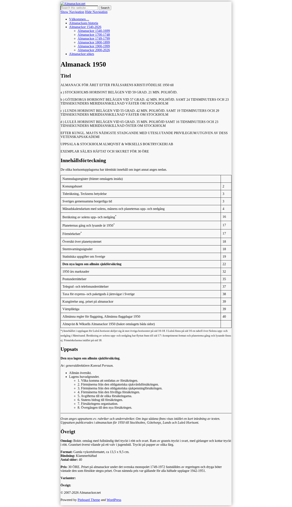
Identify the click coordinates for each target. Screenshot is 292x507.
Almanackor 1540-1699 (94, 31)
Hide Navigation (96, 12)
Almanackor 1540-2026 (85, 27)
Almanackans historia (83, 23)
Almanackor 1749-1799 (94, 38)
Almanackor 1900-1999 (94, 46)
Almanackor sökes (81, 54)
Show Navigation (72, 12)
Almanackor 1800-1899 (94, 42)
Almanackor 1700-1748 (94, 34)
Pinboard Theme (89, 500)
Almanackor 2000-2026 (94, 50)
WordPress (114, 500)
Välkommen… (79, 19)
